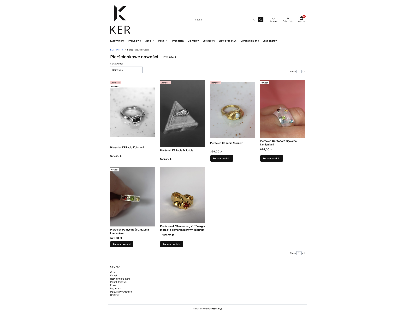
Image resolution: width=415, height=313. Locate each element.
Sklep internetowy (206, 308)
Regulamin (115, 288)
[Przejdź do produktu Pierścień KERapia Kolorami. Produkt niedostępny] (132, 112)
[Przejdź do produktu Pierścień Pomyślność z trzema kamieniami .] (132, 196)
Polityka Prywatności (121, 291)
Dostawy (114, 295)
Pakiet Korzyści (118, 282)
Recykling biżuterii (120, 278)
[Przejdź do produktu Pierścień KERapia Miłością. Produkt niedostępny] (182, 113)
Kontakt (114, 275)
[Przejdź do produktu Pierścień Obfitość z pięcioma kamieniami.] (282, 109)
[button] (260, 19)
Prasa (113, 285)
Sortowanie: (116, 63)
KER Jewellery (116, 50)
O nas (113, 272)
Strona (293, 71)
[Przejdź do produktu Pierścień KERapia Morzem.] (232, 110)
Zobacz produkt (222, 158)
